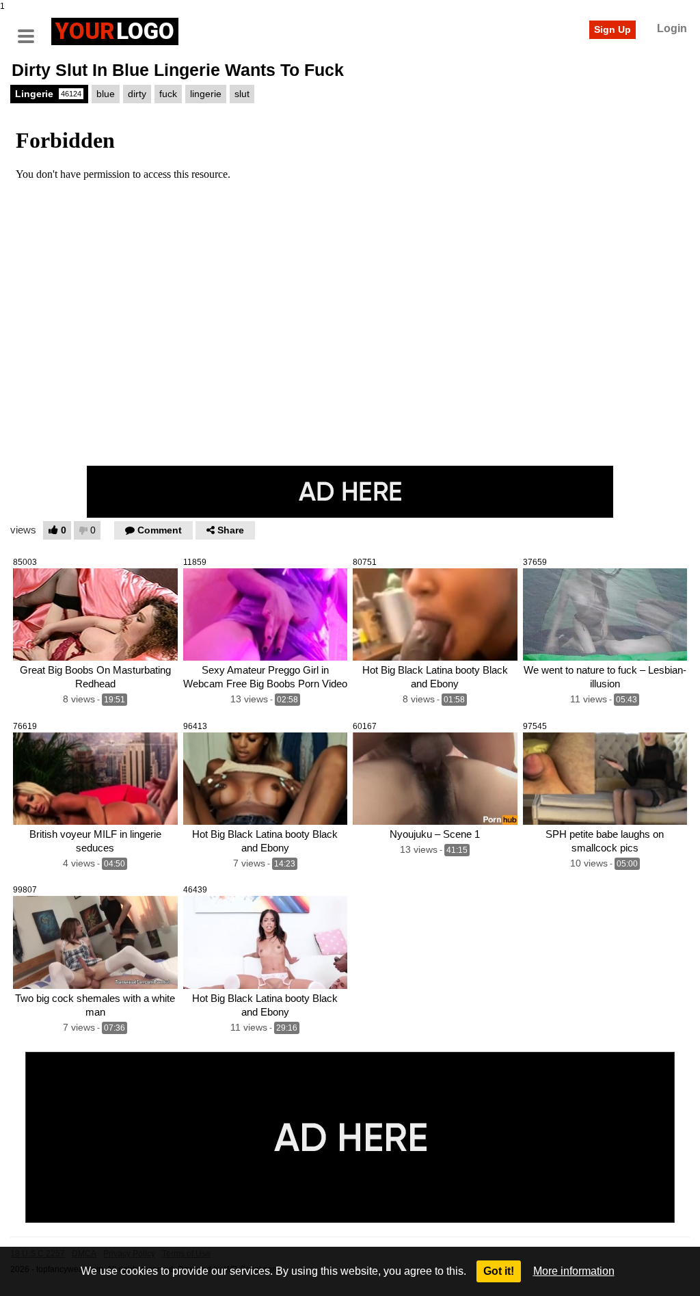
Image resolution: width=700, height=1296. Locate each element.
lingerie (205, 93)
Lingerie (48, 93)
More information (574, 1271)
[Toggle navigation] (30, 29)
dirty (137, 93)
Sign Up (612, 29)
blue (105, 93)
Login (672, 28)
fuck (168, 93)
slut (242, 93)
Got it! (498, 1271)
